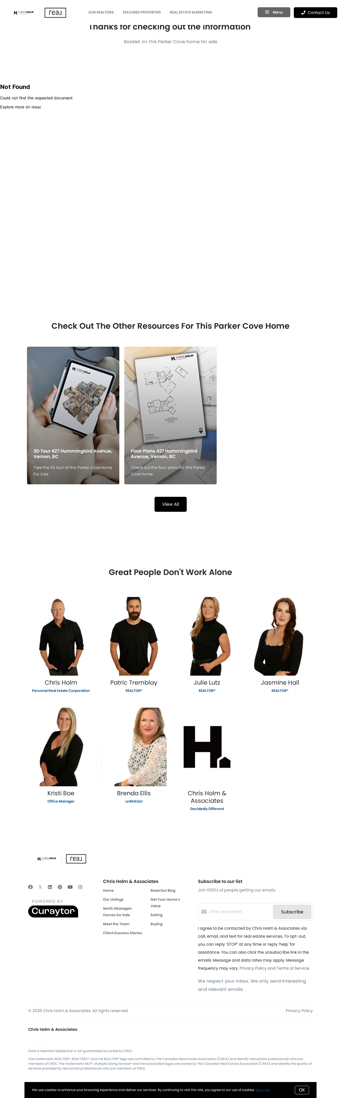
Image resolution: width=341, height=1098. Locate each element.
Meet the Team (116, 923)
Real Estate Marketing (191, 12)
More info (263, 1090)
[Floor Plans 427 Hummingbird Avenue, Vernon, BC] (170, 390)
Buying (157, 923)
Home (108, 890)
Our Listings (113, 899)
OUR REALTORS (101, 12)
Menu (277, 12)
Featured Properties (142, 12)
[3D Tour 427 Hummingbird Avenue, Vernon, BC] (73, 390)
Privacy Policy (299, 1011)
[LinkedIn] (50, 887)
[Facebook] (30, 887)
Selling (157, 914)
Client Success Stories (122, 932)
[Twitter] (40, 887)
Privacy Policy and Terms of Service (274, 968)
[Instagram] (80, 887)
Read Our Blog (163, 890)
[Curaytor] (53, 916)
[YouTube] (70, 887)
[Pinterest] (60, 887)
